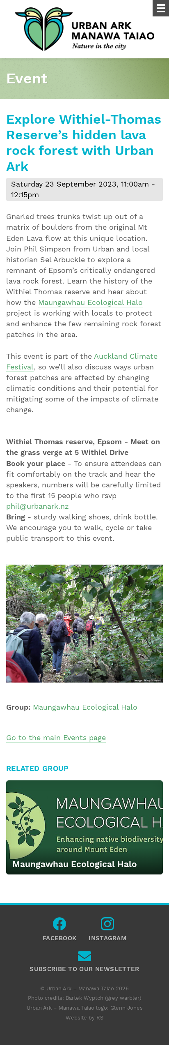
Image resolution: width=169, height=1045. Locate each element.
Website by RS (84, 1018)
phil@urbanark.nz (37, 506)
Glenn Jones (126, 1008)
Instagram (107, 925)
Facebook (59, 925)
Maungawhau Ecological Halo (90, 302)
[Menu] (161, 8)
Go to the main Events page (56, 738)
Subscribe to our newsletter (84, 958)
